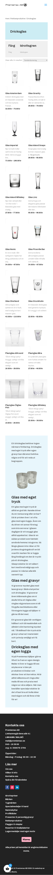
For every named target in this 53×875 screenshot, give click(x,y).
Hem (7, 19)
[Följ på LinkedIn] (17, 787)
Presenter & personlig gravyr (19, 817)
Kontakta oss (11, 776)
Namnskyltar (11, 810)
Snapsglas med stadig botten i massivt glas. (37, 153)
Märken (8, 799)
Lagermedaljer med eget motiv (20, 831)
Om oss (8, 769)
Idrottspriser (11, 796)
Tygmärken (10, 803)
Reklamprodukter (18, 19)
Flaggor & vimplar (14, 824)
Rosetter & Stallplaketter (17, 828)
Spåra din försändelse (16, 780)
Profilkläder (11, 813)
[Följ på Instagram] (12, 787)
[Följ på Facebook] (7, 787)
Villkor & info (11, 773)
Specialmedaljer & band (16, 806)
